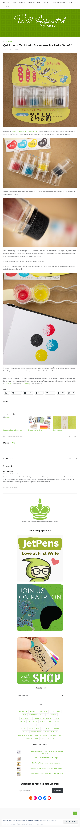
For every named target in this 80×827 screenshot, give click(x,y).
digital (42, 714)
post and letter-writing (25, 735)
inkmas (35, 721)
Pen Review (56, 728)
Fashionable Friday (34, 2)
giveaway (56, 718)
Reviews (46, 2)
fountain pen (47, 718)
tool (60, 735)
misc (34, 725)
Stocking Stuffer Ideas (35, 430)
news (58, 725)
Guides (7, 7)
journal (57, 721)
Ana (13, 443)
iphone (50, 721)
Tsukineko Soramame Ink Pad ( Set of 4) (25, 131)
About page (26, 384)
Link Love (22, 2)
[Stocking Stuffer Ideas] (39, 422)
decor (58, 711)
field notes (37, 718)
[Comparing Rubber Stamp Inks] (14, 422)
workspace (51, 738)
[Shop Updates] (64, 422)
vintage (42, 738)
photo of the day (36, 731)
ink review (42, 721)
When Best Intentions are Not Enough (46, 758)
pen (43, 728)
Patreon (8, 384)
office (31, 728)
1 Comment (16, 49)
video (36, 738)
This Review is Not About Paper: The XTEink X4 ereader (46, 773)
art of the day (23, 711)
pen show (25, 731)
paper (37, 728)
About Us (6, 2)
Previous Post (10, 458)
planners (54, 731)
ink (29, 721)
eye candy (53, 714)
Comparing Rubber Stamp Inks (12, 430)
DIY (47, 714)
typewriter (29, 738)
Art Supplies (9, 41)
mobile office (42, 725)
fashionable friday (26, 718)
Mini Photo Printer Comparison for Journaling (46, 763)
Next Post (72, 458)
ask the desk (43, 711)
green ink (22, 721)
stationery (53, 735)
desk (24, 714)
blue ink (52, 711)
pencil (48, 728)
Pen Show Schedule (59, 2)
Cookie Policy (39, 824)
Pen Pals (70, 2)
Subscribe (57, 791)
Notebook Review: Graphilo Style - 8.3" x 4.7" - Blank (46, 768)
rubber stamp (17, 436)
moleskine (52, 725)
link (21, 725)
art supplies (8, 436)
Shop (14, 2)
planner (46, 731)
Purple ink (38, 735)
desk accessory (32, 714)
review (45, 735)
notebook (24, 728)
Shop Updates (57, 430)
